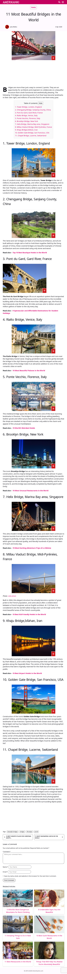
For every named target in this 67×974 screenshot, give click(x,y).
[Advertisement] (33, 72)
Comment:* (6, 852)
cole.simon (12, 596)
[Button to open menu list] (62, 2)
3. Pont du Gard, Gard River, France (29, 112)
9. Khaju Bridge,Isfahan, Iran (26, 130)
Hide (40, 103)
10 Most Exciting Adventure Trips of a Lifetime (32, 548)
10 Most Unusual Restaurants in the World (30, 490)
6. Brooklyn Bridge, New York (26, 121)
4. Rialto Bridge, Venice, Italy (26, 115)
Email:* (5, 872)
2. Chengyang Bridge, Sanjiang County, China (33, 110)
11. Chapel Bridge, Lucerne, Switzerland (30, 135)
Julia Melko (13, 27)
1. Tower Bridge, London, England (28, 107)
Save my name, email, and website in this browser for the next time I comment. (30, 876)
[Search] (59, 2)
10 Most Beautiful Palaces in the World (29, 370)
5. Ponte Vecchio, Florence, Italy (27, 118)
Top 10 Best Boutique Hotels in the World (30, 252)
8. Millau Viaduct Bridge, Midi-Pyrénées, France (33, 127)
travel (33, 7)
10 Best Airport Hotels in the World (27, 673)
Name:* (5, 867)
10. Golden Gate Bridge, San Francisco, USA (32, 133)
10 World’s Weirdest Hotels (24, 428)
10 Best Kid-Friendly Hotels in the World (29, 614)
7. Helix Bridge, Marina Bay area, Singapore (32, 124)
